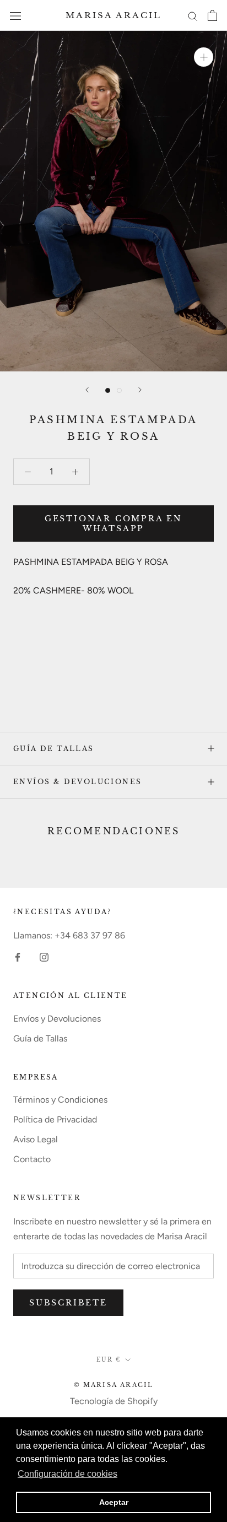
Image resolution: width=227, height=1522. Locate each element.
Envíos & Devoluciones (77, 782)
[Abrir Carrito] (212, 15)
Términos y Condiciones (60, 1099)
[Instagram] (44, 956)
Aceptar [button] (113, 1502)
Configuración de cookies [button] (67, 1473)
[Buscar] (193, 15)
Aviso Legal (35, 1139)
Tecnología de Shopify (114, 1401)
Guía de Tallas (53, 748)
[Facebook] (17, 956)
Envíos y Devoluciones (57, 1018)
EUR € (108, 1359)
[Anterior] (87, 389)
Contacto (32, 1159)
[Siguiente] (140, 389)
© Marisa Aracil (114, 1385)
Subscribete (68, 1303)
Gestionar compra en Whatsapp (113, 523)
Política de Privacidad (55, 1119)
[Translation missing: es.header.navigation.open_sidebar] (15, 15)
